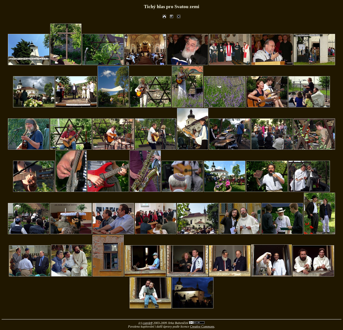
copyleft (147, 323)
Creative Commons (202, 326)
